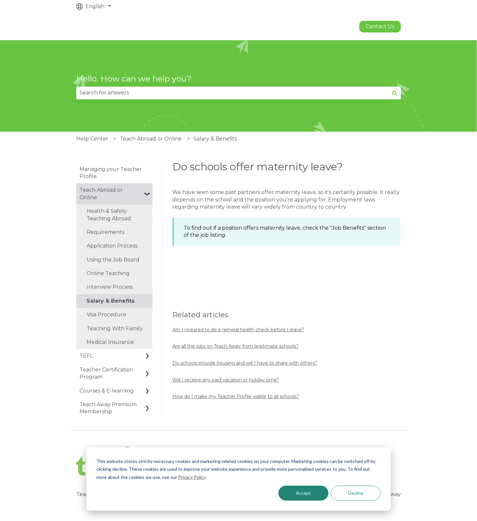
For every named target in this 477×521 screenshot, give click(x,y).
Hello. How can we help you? (133, 78)
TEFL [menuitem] (86, 356)
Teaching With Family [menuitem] (115, 328)
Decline (355, 493)
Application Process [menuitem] (112, 246)
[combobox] (232, 93)
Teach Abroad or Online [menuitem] (101, 193)
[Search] (394, 93)
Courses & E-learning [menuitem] (107, 391)
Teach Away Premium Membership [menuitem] (108, 408)
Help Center (92, 139)
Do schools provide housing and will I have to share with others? (244, 363)
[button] (147, 190)
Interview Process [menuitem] (110, 287)
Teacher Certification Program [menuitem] (106, 373)
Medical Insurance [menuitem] (110, 342)
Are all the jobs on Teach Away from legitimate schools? (235, 346)
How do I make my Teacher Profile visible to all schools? (235, 396)
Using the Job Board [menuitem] (113, 260)
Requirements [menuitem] (105, 232)
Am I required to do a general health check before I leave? (238, 330)
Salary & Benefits (215, 139)
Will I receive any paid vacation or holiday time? (225, 380)
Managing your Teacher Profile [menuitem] (111, 172)
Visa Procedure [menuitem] (106, 314)
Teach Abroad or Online (151, 139)
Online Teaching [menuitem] (108, 273)
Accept (303, 493)
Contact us (380, 26)
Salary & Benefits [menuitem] (110, 301)
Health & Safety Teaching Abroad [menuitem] (109, 214)
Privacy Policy (191, 477)
